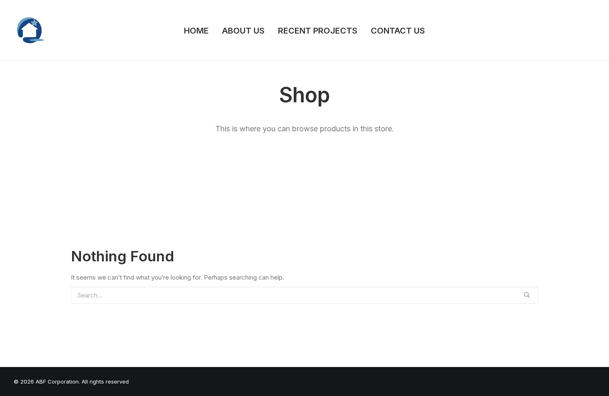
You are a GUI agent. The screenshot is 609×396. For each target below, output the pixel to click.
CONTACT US (398, 31)
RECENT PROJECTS (318, 31)
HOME (196, 31)
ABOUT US (243, 31)
